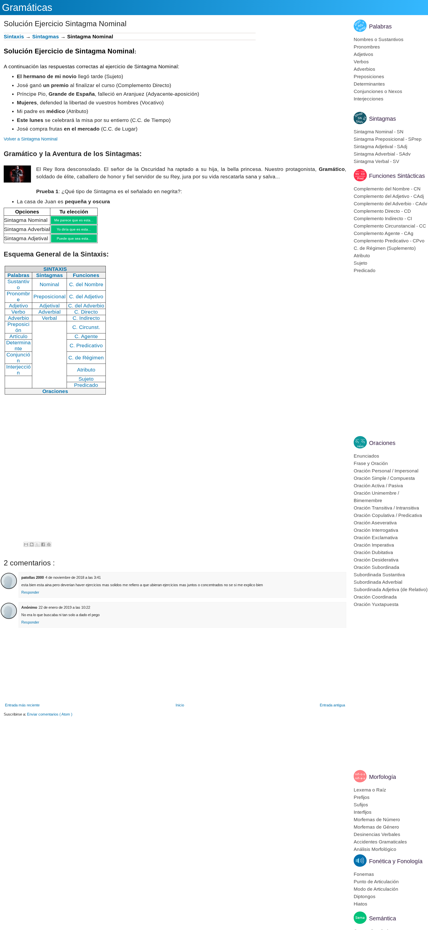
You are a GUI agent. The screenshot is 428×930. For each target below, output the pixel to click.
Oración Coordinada (375, 597)
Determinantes (369, 84)
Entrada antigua (332, 709)
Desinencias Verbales (377, 834)
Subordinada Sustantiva (379, 574)
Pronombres (367, 46)
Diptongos (364, 896)
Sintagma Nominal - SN (378, 131)
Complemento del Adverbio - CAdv (390, 203)
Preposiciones (369, 76)
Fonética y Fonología (396, 861)
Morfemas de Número (377, 819)
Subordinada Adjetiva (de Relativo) (391, 589)
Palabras (380, 26)
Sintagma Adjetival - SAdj (380, 146)
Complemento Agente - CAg (383, 233)
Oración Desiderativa (376, 559)
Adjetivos (363, 54)
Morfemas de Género (376, 827)
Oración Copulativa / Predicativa (388, 515)
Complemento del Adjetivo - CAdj (389, 196)
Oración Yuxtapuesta (376, 604)
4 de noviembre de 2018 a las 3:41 (73, 581)
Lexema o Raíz (370, 789)
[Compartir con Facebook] (43, 548)
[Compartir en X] (37, 548)
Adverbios (364, 69)
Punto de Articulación (376, 881)
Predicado (364, 270)
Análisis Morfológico (375, 849)
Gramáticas (27, 7)
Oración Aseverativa (375, 522)
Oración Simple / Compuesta (384, 478)
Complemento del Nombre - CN (387, 188)
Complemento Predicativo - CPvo (389, 240)
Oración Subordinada (376, 567)
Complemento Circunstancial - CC (390, 226)
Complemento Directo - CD (382, 211)
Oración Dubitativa (373, 552)
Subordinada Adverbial (378, 582)
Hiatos (360, 904)
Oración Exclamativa (376, 537)
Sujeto (360, 263)
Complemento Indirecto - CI (383, 218)
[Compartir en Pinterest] (48, 548)
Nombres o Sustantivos (378, 39)
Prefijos (362, 797)
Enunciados (366, 456)
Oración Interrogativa (376, 530)
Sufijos (361, 804)
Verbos (361, 61)
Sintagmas (45, 36)
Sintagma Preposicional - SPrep (388, 139)
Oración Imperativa (374, 545)
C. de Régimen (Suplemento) (385, 248)
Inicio (180, 709)
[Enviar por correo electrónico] (26, 548)
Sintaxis (14, 36)
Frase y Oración (371, 463)
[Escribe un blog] (31, 548)
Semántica (382, 918)
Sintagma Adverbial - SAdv (382, 154)
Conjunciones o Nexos (378, 91)
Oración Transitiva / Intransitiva (386, 508)
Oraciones (382, 443)
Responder (30, 596)
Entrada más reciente (22, 709)
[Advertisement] (301, 67)
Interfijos (363, 812)
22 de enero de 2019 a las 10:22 (64, 611)
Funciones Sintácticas (397, 176)
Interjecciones (368, 98)
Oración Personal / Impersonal (386, 470)
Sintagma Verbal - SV (376, 161)
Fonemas (364, 874)
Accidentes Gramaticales (380, 841)
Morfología (382, 777)
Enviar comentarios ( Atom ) (49, 718)
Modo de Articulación (376, 889)
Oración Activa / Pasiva (378, 485)
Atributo (362, 255)
